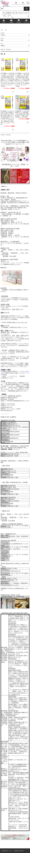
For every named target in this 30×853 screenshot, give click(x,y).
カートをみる (22, 4)
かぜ (26, 12)
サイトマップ (26, 22)
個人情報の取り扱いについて (7, 850)
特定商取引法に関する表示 (19, 850)
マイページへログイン (16, 4)
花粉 (13, 12)
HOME (3, 22)
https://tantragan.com (6, 410)
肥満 (16, 12)
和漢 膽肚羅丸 (8, 12)
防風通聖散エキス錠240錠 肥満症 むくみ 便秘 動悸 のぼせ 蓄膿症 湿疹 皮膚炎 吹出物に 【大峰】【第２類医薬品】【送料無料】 (22, 114)
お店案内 (11, 22)
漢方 (4, 12)
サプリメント (21, 12)
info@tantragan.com (6, 407)
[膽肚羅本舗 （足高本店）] (5, 4)
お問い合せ (19, 22)
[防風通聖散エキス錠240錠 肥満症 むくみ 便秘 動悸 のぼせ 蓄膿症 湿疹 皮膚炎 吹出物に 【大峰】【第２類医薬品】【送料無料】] (22, 102)
